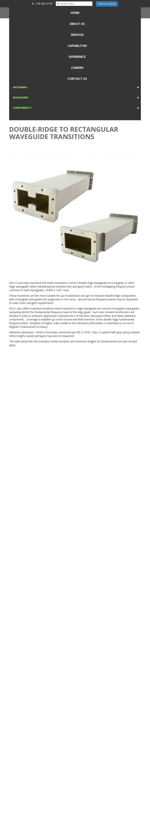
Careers (77, 68)
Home (75, 13)
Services (77, 35)
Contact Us (77, 79)
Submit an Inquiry (107, 3)
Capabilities (77, 46)
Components (22, 107)
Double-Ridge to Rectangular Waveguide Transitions (63, 133)
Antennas (20, 87)
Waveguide (20, 97)
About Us (77, 24)
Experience (77, 57)
